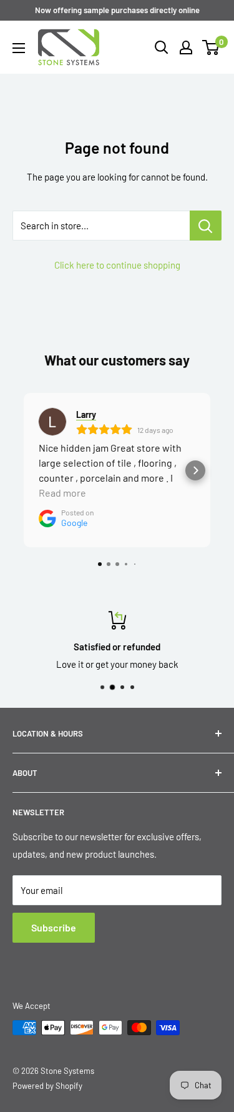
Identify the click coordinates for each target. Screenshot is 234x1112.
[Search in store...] (206, 226)
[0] (211, 47)
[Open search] (161, 47)
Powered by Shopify (47, 1086)
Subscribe (53, 927)
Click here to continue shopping (117, 265)
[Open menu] (18, 48)
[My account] (186, 47)
